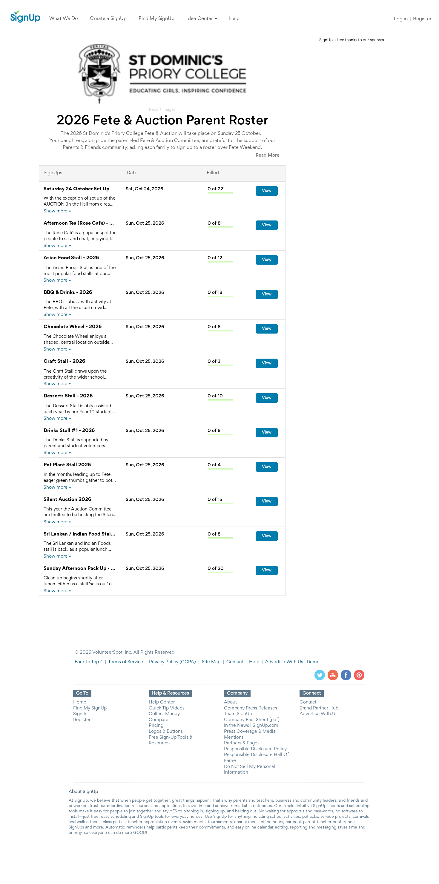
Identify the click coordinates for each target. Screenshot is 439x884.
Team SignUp (238, 714)
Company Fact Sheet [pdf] (252, 720)
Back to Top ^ (88, 662)
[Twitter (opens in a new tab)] (319, 675)
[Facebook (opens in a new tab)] (346, 675)
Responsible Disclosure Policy (255, 749)
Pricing (156, 725)
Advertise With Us (284, 662)
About (230, 702)
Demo (313, 662)
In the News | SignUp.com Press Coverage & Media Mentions (251, 731)
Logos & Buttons (166, 731)
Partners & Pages (242, 743)
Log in (401, 19)
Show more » (57, 211)
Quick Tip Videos (167, 708)
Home (79, 702)
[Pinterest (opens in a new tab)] (359, 675)
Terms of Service (125, 662)
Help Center (162, 702)
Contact (234, 662)
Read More (268, 155)
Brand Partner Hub (319, 708)
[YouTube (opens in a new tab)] (333, 675)
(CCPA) (187, 662)
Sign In (80, 714)
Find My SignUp (90, 708)
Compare (158, 720)
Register (422, 19)
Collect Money (164, 714)
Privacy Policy (163, 662)
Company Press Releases (250, 708)
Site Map (211, 662)
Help (254, 662)
